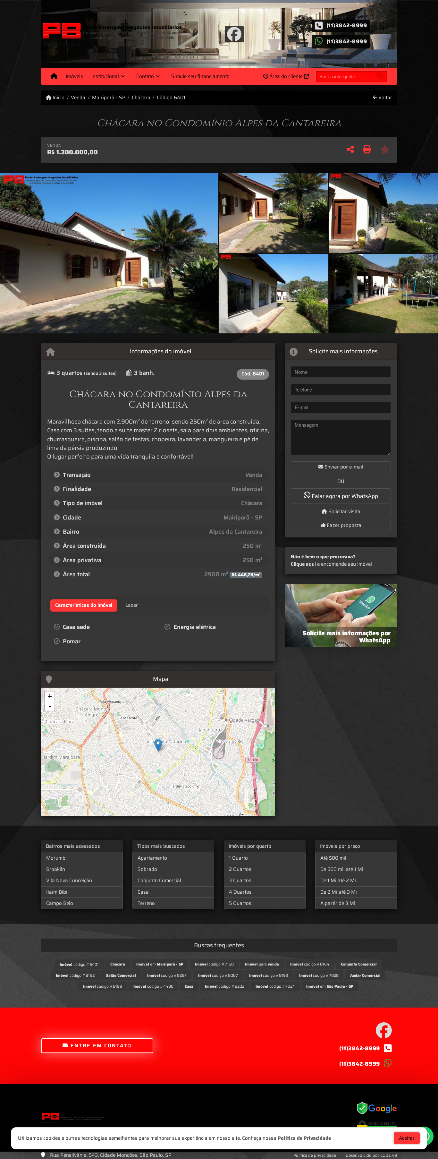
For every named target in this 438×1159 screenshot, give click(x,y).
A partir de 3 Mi (337, 903)
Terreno (146, 903)
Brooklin (55, 869)
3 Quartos (240, 880)
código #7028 (319, 975)
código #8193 (268, 975)
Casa (143, 892)
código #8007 (218, 975)
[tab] (83, 605)
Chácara (141, 97)
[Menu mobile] (54, 76)
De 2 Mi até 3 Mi (338, 892)
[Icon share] (234, 34)
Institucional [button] (105, 76)
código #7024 (275, 986)
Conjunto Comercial (159, 880)
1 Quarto (238, 858)
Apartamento (152, 858)
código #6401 (79, 964)
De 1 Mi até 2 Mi (338, 880)
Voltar (384, 97)
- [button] (50, 705)
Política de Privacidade (304, 1138)
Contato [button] (145, 76)
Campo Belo (59, 903)
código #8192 (75, 975)
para (262, 964)
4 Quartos (240, 892)
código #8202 (224, 986)
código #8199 (102, 986)
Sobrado (147, 869)
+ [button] (50, 696)
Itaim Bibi (56, 892)
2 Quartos (240, 869)
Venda (78, 97)
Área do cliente (286, 76)
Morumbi (56, 858)
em (159, 964)
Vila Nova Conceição (69, 880)
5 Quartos (240, 903)
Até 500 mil (333, 858)
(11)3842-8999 (346, 25)
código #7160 (214, 964)
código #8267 (167, 975)
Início (57, 97)
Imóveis (74, 76)
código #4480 (153, 986)
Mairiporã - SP (108, 97)
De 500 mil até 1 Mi (341, 869)
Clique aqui (303, 564)
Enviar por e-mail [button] (343, 467)
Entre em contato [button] (100, 1046)
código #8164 (309, 964)
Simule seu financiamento (200, 76)
